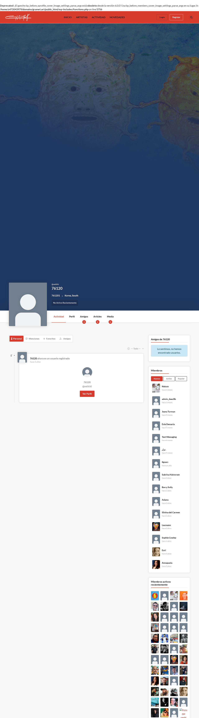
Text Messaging (169, 437)
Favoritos (50, 338)
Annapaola (167, 563)
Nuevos (157, 379)
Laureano (166, 525)
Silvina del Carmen (171, 512)
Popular (181, 379)
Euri (164, 550)
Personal (17, 338)
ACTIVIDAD (98, 17)
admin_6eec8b (169, 399)
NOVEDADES (117, 17)
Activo (169, 379)
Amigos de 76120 (160, 339)
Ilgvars (165, 462)
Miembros (156, 370)
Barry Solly (167, 487)
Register (176, 17)
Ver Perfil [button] (87, 393)
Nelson (165, 386)
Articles (97, 319)
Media (110, 319)
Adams (165, 500)
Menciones (34, 338)
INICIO (68, 17)
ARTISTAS (82, 17)
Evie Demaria (168, 424)
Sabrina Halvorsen (171, 474)
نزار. (164, 449)
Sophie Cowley (169, 537)
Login (162, 17)
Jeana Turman (168, 411)
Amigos (84, 319)
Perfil (72, 316)
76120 (33, 358)
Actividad (59, 316)
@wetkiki (87, 386)
